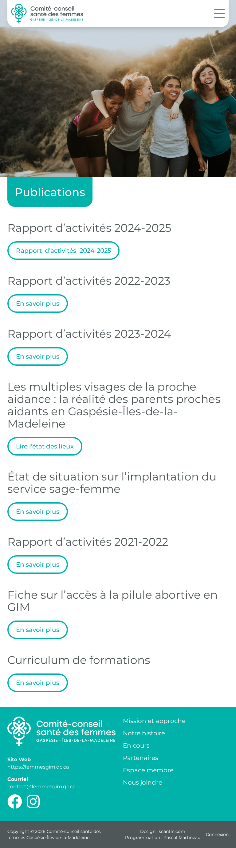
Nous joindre (142, 782)
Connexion (217, 834)
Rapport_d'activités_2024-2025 (63, 250)
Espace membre (148, 770)
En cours (136, 745)
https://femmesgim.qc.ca (38, 767)
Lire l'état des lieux (45, 446)
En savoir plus (37, 303)
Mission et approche (154, 721)
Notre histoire (144, 733)
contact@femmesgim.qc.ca (41, 787)
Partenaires (140, 758)
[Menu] (219, 13)
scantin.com (172, 831)
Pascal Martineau (181, 837)
